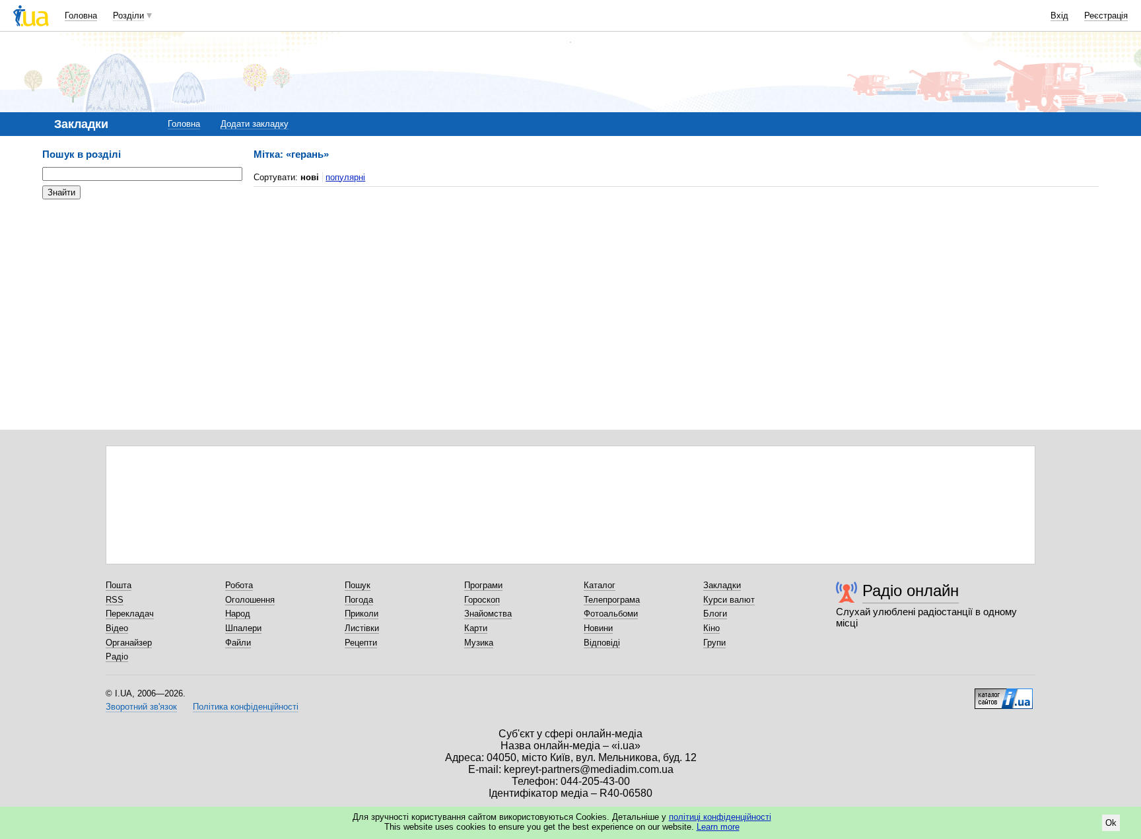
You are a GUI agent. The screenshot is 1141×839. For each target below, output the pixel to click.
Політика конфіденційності (245, 707)
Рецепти (361, 643)
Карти (475, 628)
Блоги (715, 614)
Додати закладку (255, 124)
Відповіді (602, 643)
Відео (117, 628)
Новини (598, 628)
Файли (238, 643)
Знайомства (488, 614)
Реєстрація (1106, 15)
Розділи (128, 15)
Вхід (1059, 15)
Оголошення (250, 600)
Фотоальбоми (611, 614)
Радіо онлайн (910, 590)
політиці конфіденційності (720, 817)
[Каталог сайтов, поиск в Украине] (1004, 693)
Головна (81, 15)
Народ (237, 614)
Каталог (599, 585)
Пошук (357, 585)
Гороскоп (482, 600)
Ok (1111, 823)
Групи (714, 643)
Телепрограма (612, 600)
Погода (359, 600)
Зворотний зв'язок (141, 707)
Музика (478, 643)
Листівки (362, 628)
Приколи (361, 614)
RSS (114, 600)
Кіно (711, 628)
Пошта (118, 585)
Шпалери (243, 628)
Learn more (718, 827)
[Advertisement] (141, 290)
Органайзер (129, 643)
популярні (345, 177)
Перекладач (130, 614)
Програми (483, 585)
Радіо (117, 656)
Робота (239, 585)
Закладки (722, 585)
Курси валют (729, 600)
